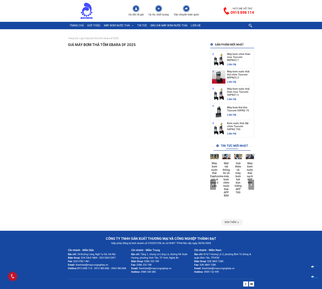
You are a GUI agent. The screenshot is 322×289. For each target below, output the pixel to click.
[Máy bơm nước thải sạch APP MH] (250, 156)
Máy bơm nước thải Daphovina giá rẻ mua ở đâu (216, 174)
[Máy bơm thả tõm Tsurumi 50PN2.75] (218, 111)
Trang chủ (73, 38)
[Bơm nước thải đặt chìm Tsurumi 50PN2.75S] (218, 128)
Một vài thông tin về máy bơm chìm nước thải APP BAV (226, 179)
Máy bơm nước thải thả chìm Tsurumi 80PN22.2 (238, 74)
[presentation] (213, 185)
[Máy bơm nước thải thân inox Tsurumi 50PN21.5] (218, 94)
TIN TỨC (142, 25)
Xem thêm (230, 222)
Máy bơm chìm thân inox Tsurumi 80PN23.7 (238, 57)
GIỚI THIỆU (93, 25)
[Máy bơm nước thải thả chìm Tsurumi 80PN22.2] (218, 76)
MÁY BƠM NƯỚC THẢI (117, 25)
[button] (132, 25)
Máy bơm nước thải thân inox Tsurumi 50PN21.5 (238, 91)
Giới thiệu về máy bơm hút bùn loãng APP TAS (238, 178)
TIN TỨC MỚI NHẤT (234, 145)
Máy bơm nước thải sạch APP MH (250, 173)
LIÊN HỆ (196, 25)
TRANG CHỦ (77, 25)
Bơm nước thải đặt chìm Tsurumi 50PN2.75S (238, 126)
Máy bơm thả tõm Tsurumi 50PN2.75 (238, 109)
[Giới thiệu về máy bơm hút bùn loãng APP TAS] (238, 156)
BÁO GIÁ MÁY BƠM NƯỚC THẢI (168, 25)
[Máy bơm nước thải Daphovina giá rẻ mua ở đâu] (214, 156)
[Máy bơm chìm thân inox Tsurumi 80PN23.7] (218, 59)
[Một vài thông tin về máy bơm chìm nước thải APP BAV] (226, 156)
